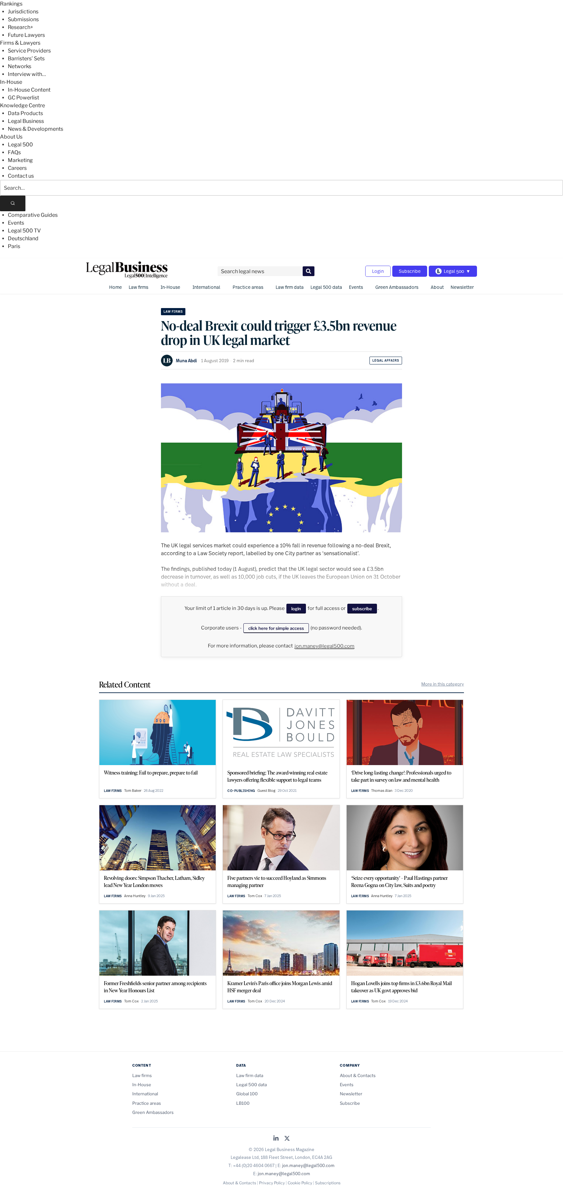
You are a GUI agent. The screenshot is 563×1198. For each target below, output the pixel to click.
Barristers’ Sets (26, 58)
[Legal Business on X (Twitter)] (287, 1138)
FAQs (14, 152)
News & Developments (35, 129)
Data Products (25, 113)
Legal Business (26, 121)
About (437, 287)
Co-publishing (241, 791)
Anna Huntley (135, 896)
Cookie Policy (300, 1182)
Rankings (11, 4)
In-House (11, 82)
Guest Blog (266, 790)
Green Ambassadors (396, 287)
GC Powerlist (23, 98)
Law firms (138, 287)
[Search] (12, 203)
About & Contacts (358, 1075)
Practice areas (248, 287)
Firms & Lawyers (20, 43)
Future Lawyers (26, 35)
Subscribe (410, 271)
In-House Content (29, 90)
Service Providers (29, 51)
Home (115, 287)
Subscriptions (327, 1182)
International (206, 287)
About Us (11, 137)
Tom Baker (132, 790)
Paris (14, 246)
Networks (19, 66)
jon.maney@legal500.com (324, 646)
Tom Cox (255, 896)
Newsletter (462, 287)
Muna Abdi (186, 360)
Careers (17, 168)
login (296, 608)
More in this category (442, 684)
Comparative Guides (33, 215)
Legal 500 (20, 144)
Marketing (20, 160)
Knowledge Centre (22, 105)
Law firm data (290, 287)
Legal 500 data (326, 287)
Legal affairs (385, 360)
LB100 (243, 1103)
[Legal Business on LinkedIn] (276, 1138)
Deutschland (23, 238)
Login (378, 271)
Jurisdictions (23, 11)
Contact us (21, 176)
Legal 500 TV (24, 231)
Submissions (23, 19)
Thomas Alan (381, 790)
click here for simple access (276, 628)
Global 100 (247, 1093)
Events (16, 223)
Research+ (20, 27)
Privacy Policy (272, 1182)
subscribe (362, 608)
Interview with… (27, 74)
